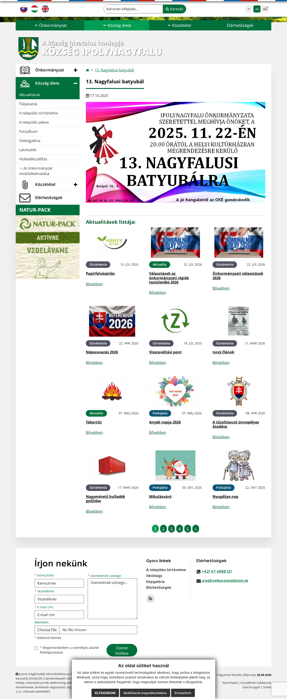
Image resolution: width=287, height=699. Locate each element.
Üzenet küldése (121, 650)
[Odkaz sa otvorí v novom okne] (150, 598)
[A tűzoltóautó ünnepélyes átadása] (239, 391)
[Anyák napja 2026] (175, 391)
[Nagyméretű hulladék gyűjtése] (112, 465)
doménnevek (24, 687)
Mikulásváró (160, 496)
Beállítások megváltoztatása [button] (145, 693)
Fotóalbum (28, 131)
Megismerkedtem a (69, 649)
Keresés (176, 8)
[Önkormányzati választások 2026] (239, 242)
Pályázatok (28, 103)
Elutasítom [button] (183, 693)
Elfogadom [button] (105, 693)
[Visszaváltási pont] (175, 321)
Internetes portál (37, 683)
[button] (50, 25)
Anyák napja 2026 (165, 422)
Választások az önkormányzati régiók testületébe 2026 (169, 277)
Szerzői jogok (251, 687)
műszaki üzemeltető (36, 691)
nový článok (223, 352)
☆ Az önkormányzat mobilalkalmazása (35, 171)
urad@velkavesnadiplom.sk (225, 581)
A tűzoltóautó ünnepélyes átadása (236, 424)
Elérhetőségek (240, 25)
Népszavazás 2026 (102, 352)
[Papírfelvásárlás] (112, 242)
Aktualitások (29, 94)
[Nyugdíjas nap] (239, 465)
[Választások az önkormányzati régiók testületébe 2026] (175, 242)
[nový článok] (239, 321)
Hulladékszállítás (33, 159)
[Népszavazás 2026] (112, 321)
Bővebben (94, 284)
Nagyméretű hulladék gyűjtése (105, 498)
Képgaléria (155, 582)
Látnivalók (27, 149)
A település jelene (34, 122)
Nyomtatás (229, 683)
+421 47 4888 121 (217, 572)
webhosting (57, 683)
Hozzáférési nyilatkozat (255, 683)
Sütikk (267, 687)
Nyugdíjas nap (225, 496)
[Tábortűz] (112, 391)
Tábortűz (94, 422)
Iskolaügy (154, 576)
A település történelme (38, 113)
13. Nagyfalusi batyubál (114, 70)
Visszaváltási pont (165, 352)
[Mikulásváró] (175, 465)
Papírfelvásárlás (100, 273)
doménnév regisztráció (50, 687)
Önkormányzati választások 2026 (238, 275)
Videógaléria (29, 140)
